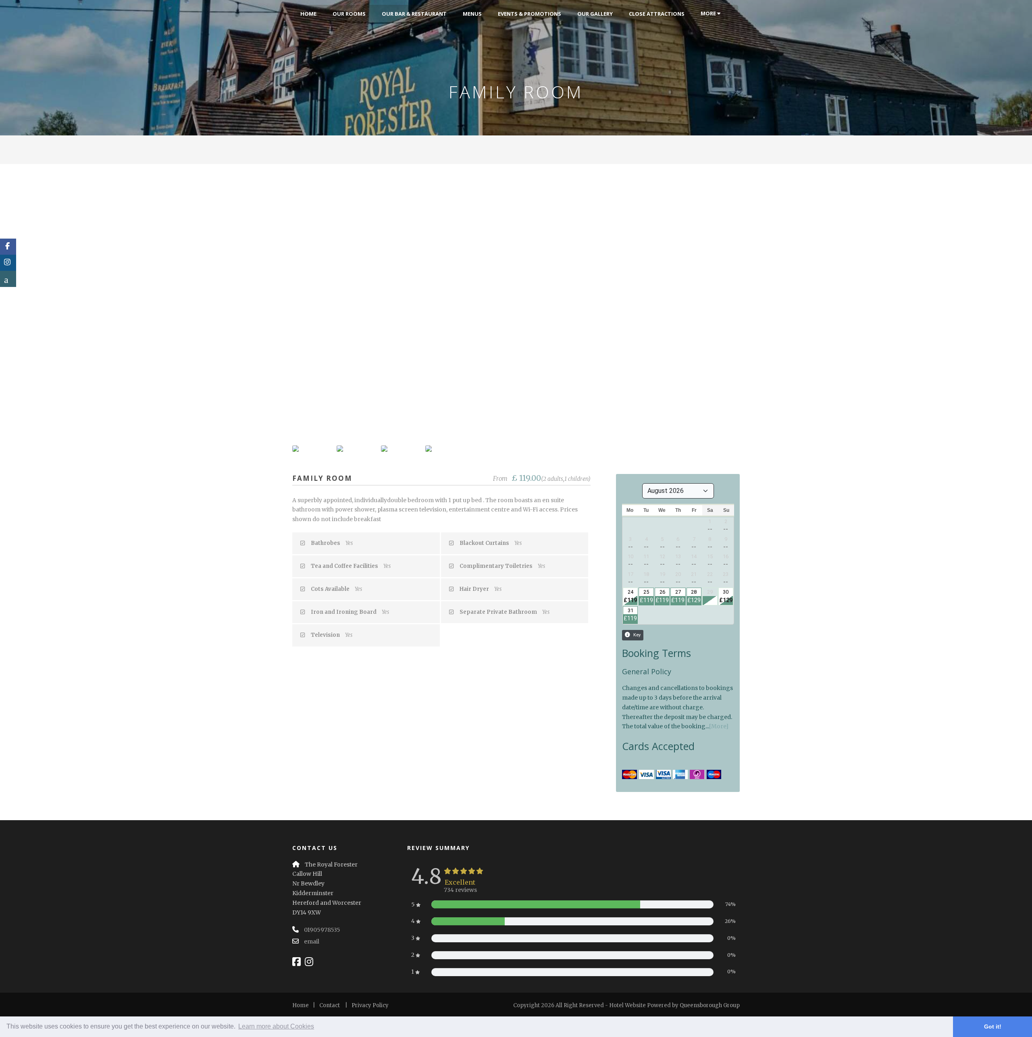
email (311, 941)
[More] (718, 726)
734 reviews (460, 890)
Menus (472, 13)
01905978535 (322, 929)
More (709, 13)
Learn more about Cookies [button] (276, 1026)
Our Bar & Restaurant (414, 13)
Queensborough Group (710, 1005)
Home (308, 13)
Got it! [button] (992, 1026)
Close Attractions (657, 13)
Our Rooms (349, 13)
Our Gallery (595, 13)
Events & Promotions (529, 13)
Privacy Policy (370, 1005)
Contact (329, 1005)
